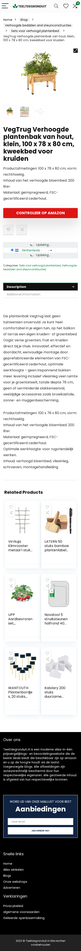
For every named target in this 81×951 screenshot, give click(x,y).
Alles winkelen (13, 869)
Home (7, 20)
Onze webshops (15, 882)
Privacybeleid (13, 906)
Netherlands (31, 250)
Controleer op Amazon (40, 213)
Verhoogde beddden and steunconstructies (38, 25)
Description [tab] (16, 287)
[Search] (56, 6)
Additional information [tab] (23, 294)
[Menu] (5, 6)
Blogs (7, 876)
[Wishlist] (65, 6)
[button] (75, 51)
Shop (24, 20)
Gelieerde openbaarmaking (23, 918)
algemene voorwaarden (21, 912)
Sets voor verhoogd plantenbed (35, 31)
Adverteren (11, 888)
